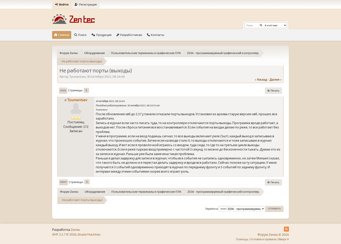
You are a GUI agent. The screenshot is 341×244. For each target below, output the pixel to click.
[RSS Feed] (286, 229)
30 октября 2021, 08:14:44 (110, 101)
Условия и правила (263, 239)
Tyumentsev (77, 99)
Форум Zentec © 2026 (273, 234)
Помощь (242, 239)
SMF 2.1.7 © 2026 (64, 234)
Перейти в (211, 208)
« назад (261, 79)
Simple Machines (89, 234)
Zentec (75, 229)
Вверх (63, 182)
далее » (276, 79)
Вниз (63, 90)
